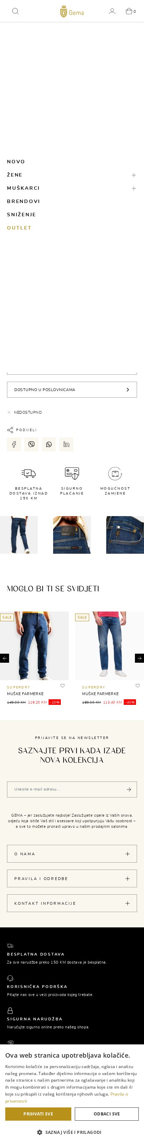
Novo (16, 161)
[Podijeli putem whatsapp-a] (49, 444)
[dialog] (72, 1094)
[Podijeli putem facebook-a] (14, 444)
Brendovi (24, 201)
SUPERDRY (18, 687)
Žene (15, 175)
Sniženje (21, 214)
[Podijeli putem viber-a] (31, 444)
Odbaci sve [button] (107, 1114)
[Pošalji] (129, 789)
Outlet (19, 228)
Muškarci (23, 188)
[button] (15, 11)
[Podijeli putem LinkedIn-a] (66, 444)
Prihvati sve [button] (38, 1114)
